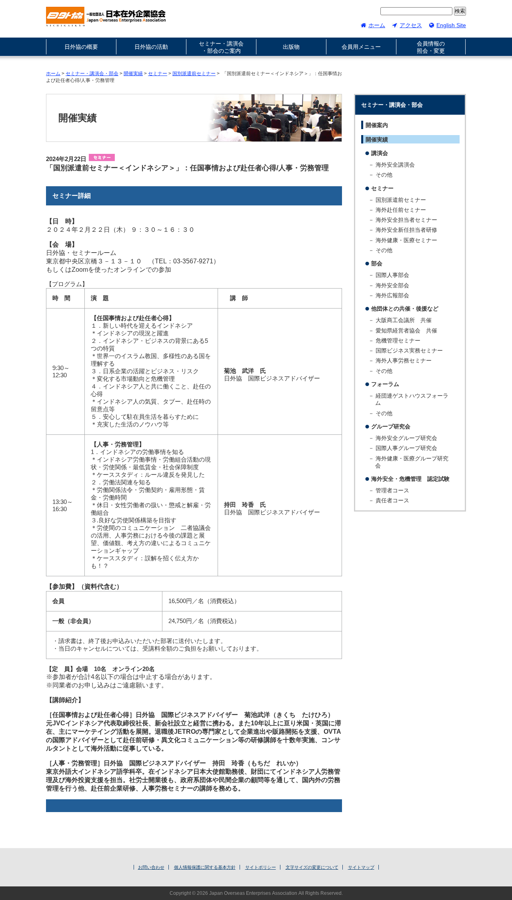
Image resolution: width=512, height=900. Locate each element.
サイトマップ (361, 867)
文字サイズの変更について (312, 867)
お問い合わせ (151, 867)
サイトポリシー (260, 867)
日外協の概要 (81, 47)
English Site (451, 25)
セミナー (157, 73)
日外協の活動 (151, 47)
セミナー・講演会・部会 (92, 73)
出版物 (291, 47)
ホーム (376, 25)
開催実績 (133, 73)
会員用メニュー (361, 47)
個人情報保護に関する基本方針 (205, 867)
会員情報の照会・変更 (431, 47)
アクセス (411, 25)
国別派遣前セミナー (194, 73)
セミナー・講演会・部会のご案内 (221, 47)
